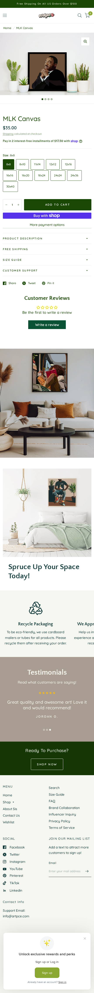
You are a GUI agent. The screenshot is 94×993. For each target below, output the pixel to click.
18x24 (41, 175)
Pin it (50, 283)
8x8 (8, 164)
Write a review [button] (47, 324)
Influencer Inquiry (62, 814)
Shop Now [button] (47, 764)
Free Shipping (15, 249)
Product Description (23, 238)
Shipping (8, 133)
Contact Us (11, 815)
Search (54, 788)
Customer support (20, 270)
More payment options (47, 225)
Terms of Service (62, 828)
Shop (7, 802)
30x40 (10, 186)
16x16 (9, 175)
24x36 (74, 175)
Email (52, 863)
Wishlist (8, 822)
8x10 (22, 164)
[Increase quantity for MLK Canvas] (18, 204)
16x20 (25, 175)
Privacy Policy (59, 821)
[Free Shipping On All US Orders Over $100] (47, 4)
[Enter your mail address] (87, 871)
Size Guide (12, 259)
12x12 (52, 164)
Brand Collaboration (64, 808)
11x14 (37, 164)
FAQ (52, 801)
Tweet (32, 283)
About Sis (10, 809)
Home (7, 28)
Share (12, 283)
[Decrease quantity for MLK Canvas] (6, 204)
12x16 (68, 164)
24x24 (58, 175)
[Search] (79, 15)
